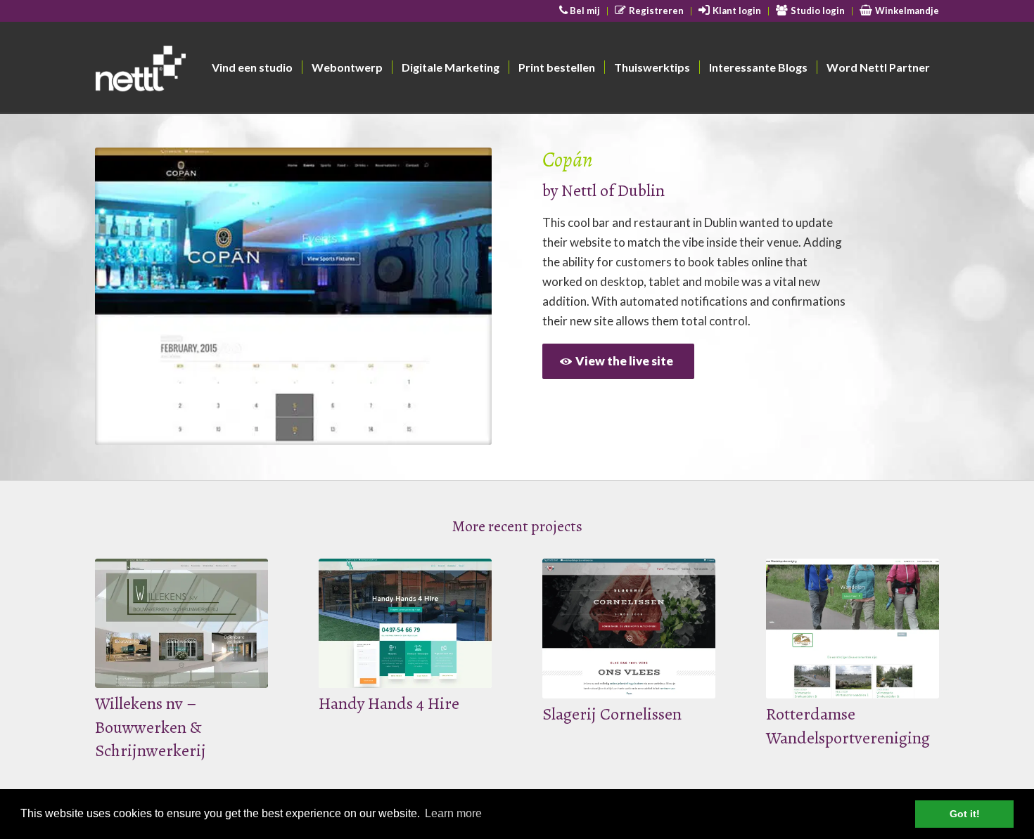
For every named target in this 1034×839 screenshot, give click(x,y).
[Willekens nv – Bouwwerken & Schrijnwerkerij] (181, 624)
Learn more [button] (453, 813)
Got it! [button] (965, 813)
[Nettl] (194, 71)
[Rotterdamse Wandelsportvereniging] (852, 628)
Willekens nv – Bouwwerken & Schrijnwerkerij (150, 727)
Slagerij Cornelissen (612, 714)
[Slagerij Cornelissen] (628, 628)
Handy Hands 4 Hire (389, 703)
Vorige (127, 296)
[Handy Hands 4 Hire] (405, 624)
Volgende (460, 296)
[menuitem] (580, 11)
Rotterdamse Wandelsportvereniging (848, 726)
